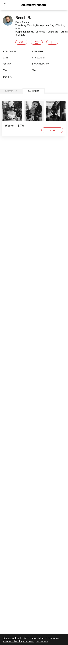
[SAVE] (52, 42)
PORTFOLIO (11, 91)
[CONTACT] (37, 42)
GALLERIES (33, 91)
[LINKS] (21, 42)
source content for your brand (18, 641)
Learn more (42, 641)
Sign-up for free (11, 638)
